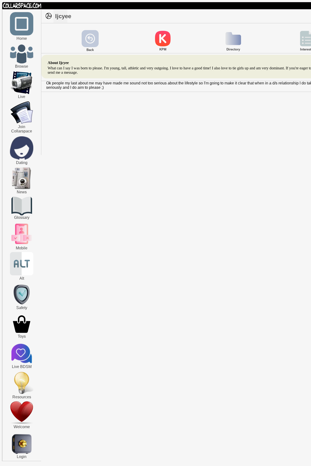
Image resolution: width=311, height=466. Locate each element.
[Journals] (21, 189)
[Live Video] (21, 93)
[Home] (21, 34)
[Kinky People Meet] (21, 158)
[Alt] (21, 274)
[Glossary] (21, 206)
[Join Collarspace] (21, 113)
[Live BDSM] (21, 354)
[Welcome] (21, 423)
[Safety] (21, 305)
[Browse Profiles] (21, 244)
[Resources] (21, 393)
